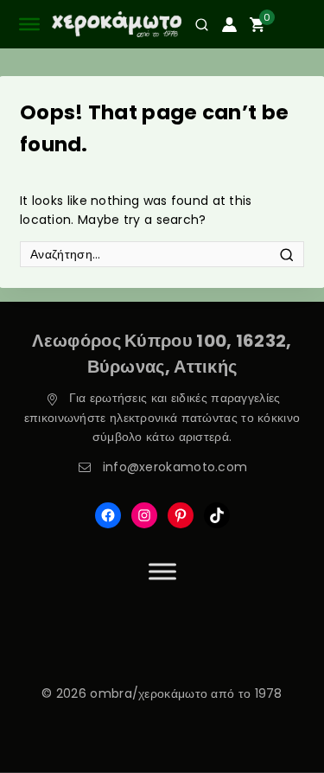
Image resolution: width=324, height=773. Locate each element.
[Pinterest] (181, 515)
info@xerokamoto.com (175, 467)
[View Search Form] (195, 24)
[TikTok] (217, 515)
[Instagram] (144, 515)
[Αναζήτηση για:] (162, 254)
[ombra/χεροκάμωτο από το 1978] (116, 24)
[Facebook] (108, 515)
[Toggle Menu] (162, 571)
